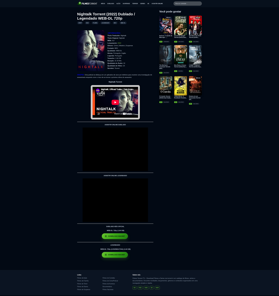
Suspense (126, 3)
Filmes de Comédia (109, 278)
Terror (135, 3)
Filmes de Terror (82, 284)
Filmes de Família (82, 281)
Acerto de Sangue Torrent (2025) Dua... (180, 36)
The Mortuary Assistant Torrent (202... (164, 66)
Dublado (110, 3)
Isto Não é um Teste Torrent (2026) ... (195, 36)
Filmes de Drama (82, 286)
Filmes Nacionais (108, 289)
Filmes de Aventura (109, 284)
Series (142, 3)
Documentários (107, 286)
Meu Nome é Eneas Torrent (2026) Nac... (180, 66)
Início (103, 3)
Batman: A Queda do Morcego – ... (165, 36)
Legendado (105, 23)
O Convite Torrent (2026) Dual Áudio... (165, 97)
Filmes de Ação (82, 278)
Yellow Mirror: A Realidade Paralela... (180, 97)
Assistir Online (157, 3)
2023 (87, 23)
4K (148, 3)
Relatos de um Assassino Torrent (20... (194, 97)
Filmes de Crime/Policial (110, 281)
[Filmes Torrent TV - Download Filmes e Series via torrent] (87, 3)
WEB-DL (123, 23)
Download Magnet (116, 236)
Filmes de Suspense (83, 289)
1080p (80, 23)
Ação (118, 3)
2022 (119, 43)
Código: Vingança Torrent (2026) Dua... (195, 66)
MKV (115, 23)
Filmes (95, 23)
